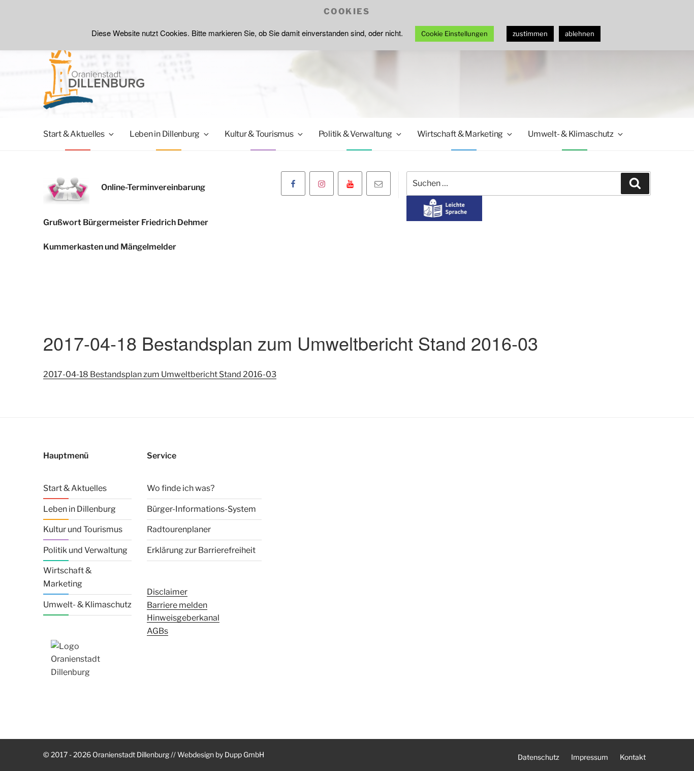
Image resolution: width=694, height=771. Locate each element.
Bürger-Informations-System (201, 509)
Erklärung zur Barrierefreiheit (201, 550)
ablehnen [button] (579, 33)
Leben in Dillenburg (165, 134)
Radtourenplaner (179, 529)
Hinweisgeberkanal (183, 618)
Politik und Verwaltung (85, 550)
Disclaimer (167, 592)
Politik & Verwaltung (355, 134)
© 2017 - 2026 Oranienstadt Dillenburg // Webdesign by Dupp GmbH (153, 754)
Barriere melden (177, 605)
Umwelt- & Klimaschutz (571, 134)
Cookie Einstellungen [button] (454, 33)
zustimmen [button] (530, 33)
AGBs (157, 631)
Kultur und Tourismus (82, 529)
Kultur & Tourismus (259, 134)
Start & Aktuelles (74, 134)
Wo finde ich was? (180, 488)
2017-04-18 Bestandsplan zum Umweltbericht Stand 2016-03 (159, 374)
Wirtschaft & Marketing (460, 134)
